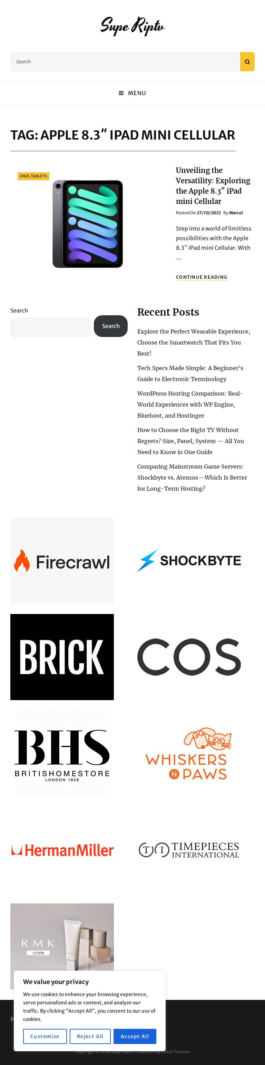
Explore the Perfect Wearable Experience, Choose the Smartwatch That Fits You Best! (193, 342)
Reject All (90, 1036)
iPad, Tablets (33, 176)
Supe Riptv (132, 26)
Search (19, 310)
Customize (45, 1036)
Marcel (236, 212)
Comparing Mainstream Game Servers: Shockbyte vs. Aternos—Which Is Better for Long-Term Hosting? (192, 477)
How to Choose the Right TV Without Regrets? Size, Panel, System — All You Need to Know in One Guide (190, 441)
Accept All (135, 1036)
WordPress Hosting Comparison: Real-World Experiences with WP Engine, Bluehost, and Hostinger (190, 404)
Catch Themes (175, 1051)
